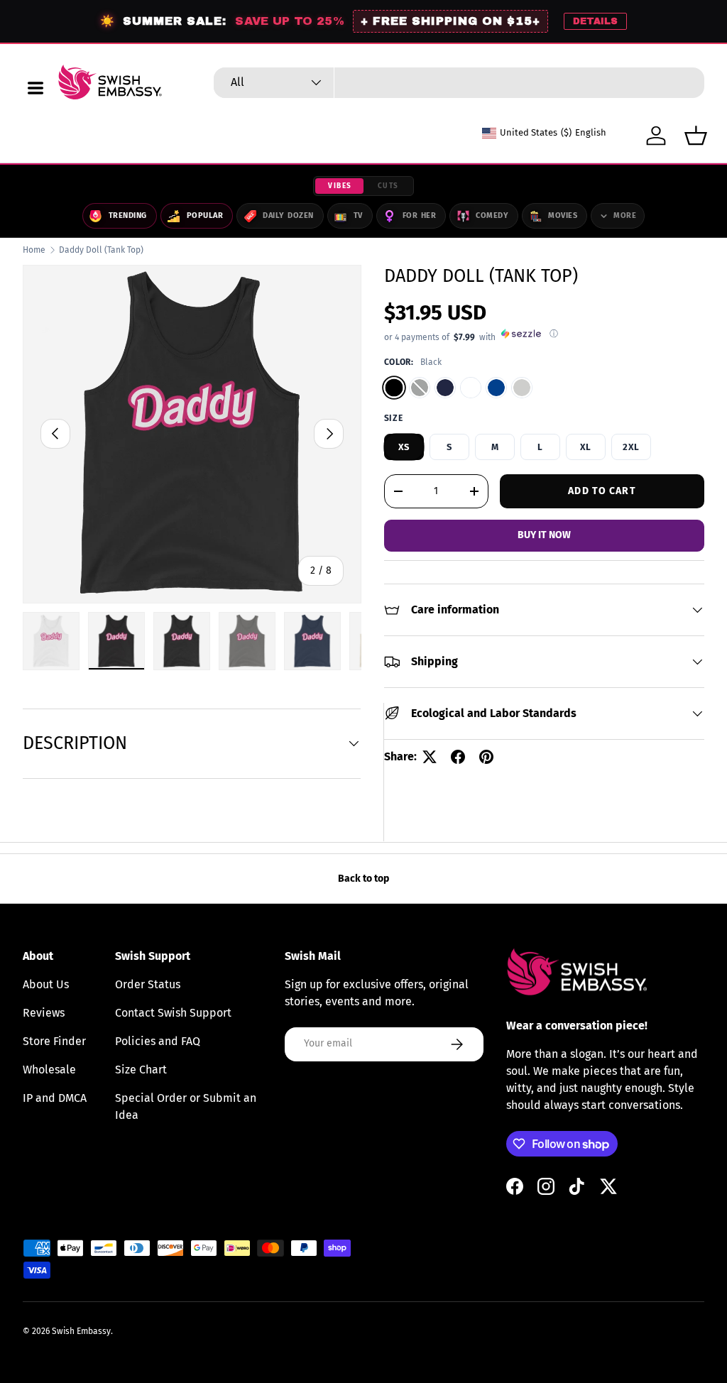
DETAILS (595, 21)
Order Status (147, 984)
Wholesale (49, 1069)
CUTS (388, 186)
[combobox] (459, 82)
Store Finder (54, 1041)
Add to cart (601, 491)
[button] (695, 135)
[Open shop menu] (35, 88)
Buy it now (544, 535)
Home (34, 250)
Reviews (44, 1013)
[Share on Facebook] (458, 757)
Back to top (363, 879)
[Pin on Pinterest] (486, 757)
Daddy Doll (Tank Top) (101, 250)
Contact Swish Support (173, 1013)
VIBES (340, 186)
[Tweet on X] (429, 757)
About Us (46, 984)
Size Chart (141, 1069)
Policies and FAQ (157, 1041)
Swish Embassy (81, 1331)
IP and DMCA (55, 1098)
